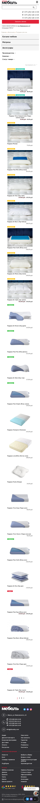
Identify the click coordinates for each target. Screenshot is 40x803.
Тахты (4, 777)
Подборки (5, 763)
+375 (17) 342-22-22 (14, 721)
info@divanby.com (13, 729)
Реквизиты (24, 745)
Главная (3, 32)
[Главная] (9, 4)
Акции (4, 735)
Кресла (4, 779)
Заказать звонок (20, 21)
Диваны (4, 772)
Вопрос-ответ (26, 757)
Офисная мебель (26, 774)
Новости (5, 755)
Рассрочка (5, 747)
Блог (3, 757)
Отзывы (23, 742)
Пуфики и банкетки (27, 770)
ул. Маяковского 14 (24, 26)
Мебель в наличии (8, 770)
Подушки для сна (21, 32)
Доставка (5, 742)
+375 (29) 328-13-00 (31, 12)
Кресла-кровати (7, 781)
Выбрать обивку (26, 755)
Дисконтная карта (8, 737)
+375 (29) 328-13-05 (31, 15)
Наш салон (24, 735)
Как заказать (25, 737)
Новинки (24, 781)
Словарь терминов (8, 760)
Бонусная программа (9, 740)
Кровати (4, 774)
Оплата (4, 745)
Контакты (24, 747)
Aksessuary (11, 32)
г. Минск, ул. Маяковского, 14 (16, 715)
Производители (26, 763)
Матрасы (24, 777)
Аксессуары (24, 779)
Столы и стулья (26, 772)
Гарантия (24, 740)
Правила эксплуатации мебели (29, 760)
